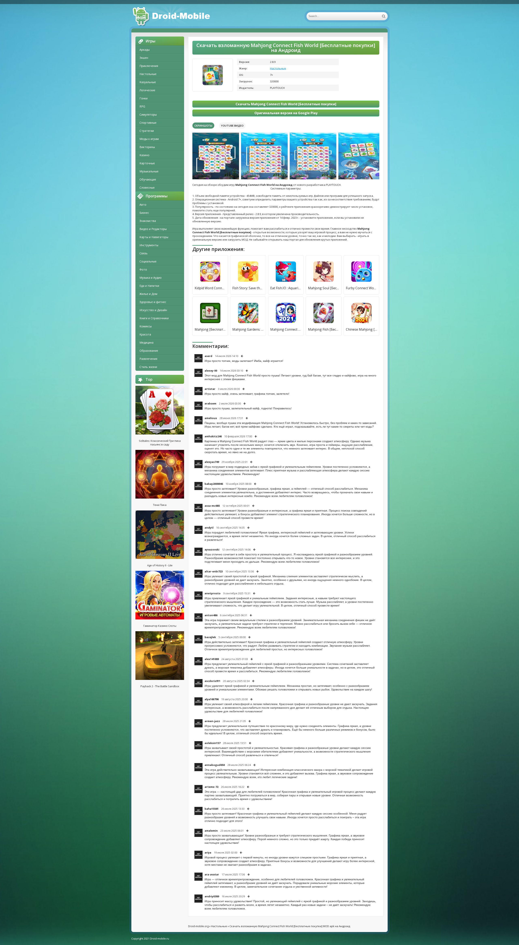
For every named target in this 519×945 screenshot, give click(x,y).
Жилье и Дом (148, 294)
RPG (142, 106)
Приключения (148, 66)
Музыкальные (149, 171)
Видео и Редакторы (153, 229)
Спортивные (148, 123)
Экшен (143, 58)
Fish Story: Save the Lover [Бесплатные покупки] (248, 288)
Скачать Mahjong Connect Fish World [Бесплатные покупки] (286, 104)
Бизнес (144, 213)
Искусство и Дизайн (153, 310)
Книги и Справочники (154, 318)
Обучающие (147, 179)
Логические (147, 90)
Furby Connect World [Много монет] (361, 288)
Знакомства (147, 221)
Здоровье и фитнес (152, 302)
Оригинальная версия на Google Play (285, 113)
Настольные (148, 74)
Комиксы (145, 326)
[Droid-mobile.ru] (171, 16)
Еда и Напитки (149, 286)
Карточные (147, 163)
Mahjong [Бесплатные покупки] (210, 329)
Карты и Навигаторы (153, 237)
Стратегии (146, 131)
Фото (143, 269)
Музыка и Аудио (150, 278)
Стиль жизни (148, 367)
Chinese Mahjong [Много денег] (361, 329)
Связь (143, 253)
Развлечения (148, 359)
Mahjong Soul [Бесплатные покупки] (323, 288)
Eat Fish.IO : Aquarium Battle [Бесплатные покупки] (285, 288)
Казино (144, 155)
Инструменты (148, 245)
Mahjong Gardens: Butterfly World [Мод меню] (248, 329)
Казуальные (147, 82)
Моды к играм (149, 139)
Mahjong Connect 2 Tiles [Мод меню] (285, 329)
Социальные (148, 261)
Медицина (146, 342)
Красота (145, 334)
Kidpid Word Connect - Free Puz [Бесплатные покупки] (210, 288)
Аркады (144, 50)
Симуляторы (148, 114)
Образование (148, 351)
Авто (142, 204)
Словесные (147, 187)
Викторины (147, 147)
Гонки (143, 98)
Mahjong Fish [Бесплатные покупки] (323, 329)
